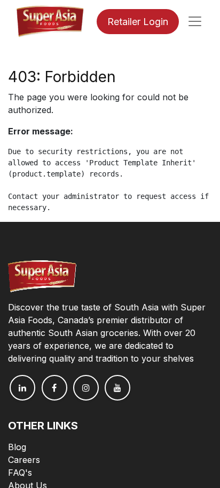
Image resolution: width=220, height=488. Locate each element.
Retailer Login (137, 21)
